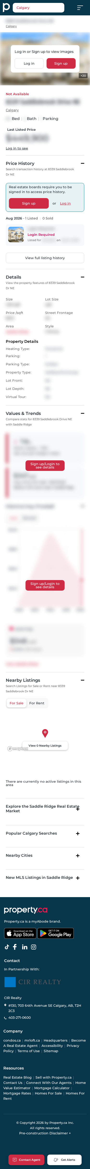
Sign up (61, 63)
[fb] (17, 947)
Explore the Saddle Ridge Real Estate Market (42, 808)
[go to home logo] (25, 910)
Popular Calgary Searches (31, 833)
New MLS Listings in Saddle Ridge (39, 877)
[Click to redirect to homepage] (6, 7)
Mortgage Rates (17, 1093)
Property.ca (14, 921)
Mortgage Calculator (52, 1088)
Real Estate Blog (17, 1077)
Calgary (11, 26)
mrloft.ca (32, 1040)
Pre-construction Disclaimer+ (45, 1133)
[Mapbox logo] (17, 748)
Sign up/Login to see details (45, 465)
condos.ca (12, 1040)
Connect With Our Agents (49, 1083)
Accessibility (52, 1046)
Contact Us (12, 1083)
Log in (29, 63)
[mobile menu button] (83, 7)
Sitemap (51, 1051)
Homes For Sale (48, 1093)
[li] (26, 947)
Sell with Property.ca (54, 1077)
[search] (38, 8)
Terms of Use (29, 1051)
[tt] (8, 947)
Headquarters (55, 1040)
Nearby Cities (19, 855)
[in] (34, 947)
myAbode (39, 921)
